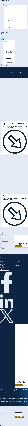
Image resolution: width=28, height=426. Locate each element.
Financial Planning (5, 195)
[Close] (0, 425)
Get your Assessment (4, 65)
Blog (3, 4)
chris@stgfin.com (2, 267)
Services (2, 38)
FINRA (15, 389)
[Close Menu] (0, 35)
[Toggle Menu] (1, 33)
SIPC (16, 389)
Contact (2, 64)
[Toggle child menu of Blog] (4, 4)
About (2, 37)
